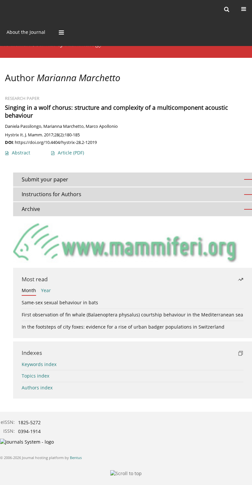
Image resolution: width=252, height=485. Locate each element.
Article (71, 153)
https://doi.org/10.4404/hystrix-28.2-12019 (56, 142)
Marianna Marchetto (63, 126)
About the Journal (26, 32)
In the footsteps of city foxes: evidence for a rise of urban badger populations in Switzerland (123, 327)
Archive (31, 209)
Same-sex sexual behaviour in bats (60, 302)
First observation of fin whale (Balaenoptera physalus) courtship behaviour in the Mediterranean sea (132, 315)
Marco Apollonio (102, 126)
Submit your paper (45, 179)
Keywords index (39, 364)
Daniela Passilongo (23, 126)
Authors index (37, 387)
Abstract (21, 153)
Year (46, 290)
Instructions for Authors (51, 194)
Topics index (35, 376)
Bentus (76, 457)
